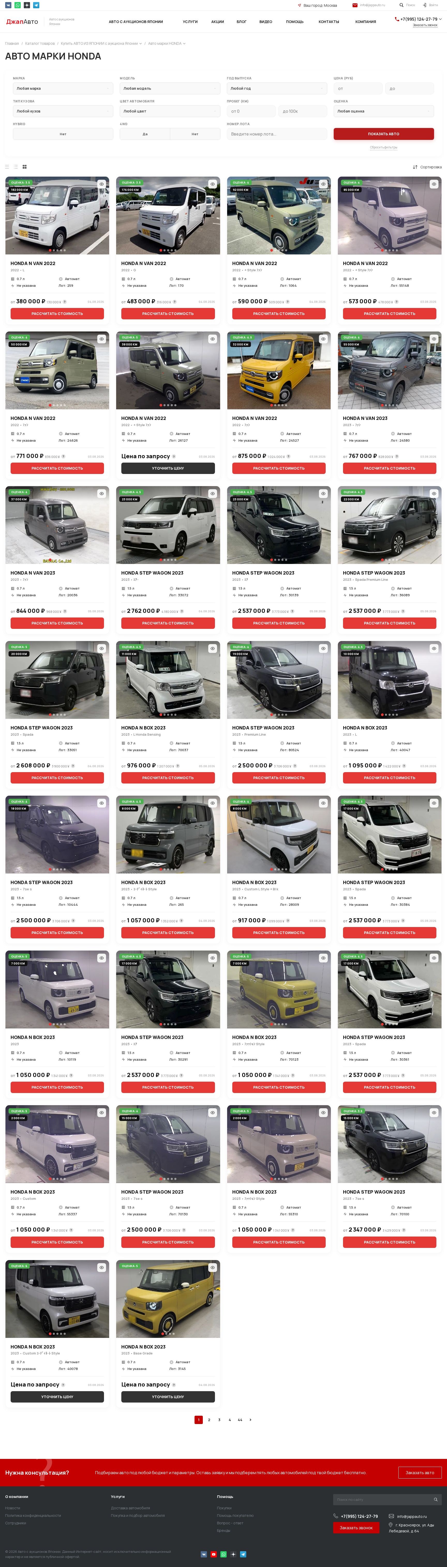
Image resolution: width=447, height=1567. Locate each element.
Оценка (341, 101)
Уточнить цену (168, 468)
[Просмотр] (101, 184)
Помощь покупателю (235, 1515)
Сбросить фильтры (383, 147)
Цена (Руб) (343, 78)
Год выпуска (239, 78)
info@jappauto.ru (372, 5)
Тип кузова (24, 101)
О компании (16, 1496)
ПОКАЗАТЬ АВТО (383, 133)
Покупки (224, 1507)
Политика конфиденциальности (33, 1515)
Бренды (223, 1530)
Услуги (118, 1496)
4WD (124, 124)
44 (240, 1419)
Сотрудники (15, 1522)
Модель (127, 78)
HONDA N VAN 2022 (33, 263)
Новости (12, 1507)
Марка (19, 78)
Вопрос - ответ (230, 1522)
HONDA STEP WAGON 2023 (152, 573)
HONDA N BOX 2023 (143, 728)
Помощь (225, 1496)
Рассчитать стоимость (57, 313)
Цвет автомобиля (137, 101)
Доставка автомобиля (130, 1507)
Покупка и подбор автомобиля (138, 1515)
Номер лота (238, 124)
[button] (50, 250)
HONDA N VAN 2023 (365, 418)
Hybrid (19, 124)
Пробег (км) (238, 101)
